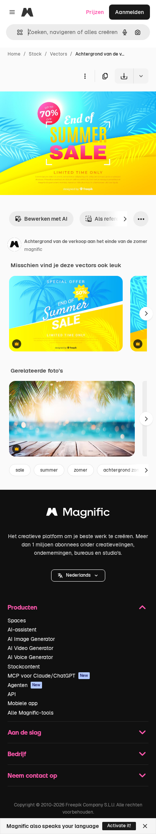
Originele (50, 101)
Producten (22, 607)
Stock (35, 54)
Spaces (17, 620)
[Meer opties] (84, 76)
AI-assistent (22, 629)
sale (20, 470)
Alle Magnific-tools (30, 712)
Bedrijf (17, 754)
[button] (78, 575)
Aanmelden (129, 12)
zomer (80, 470)
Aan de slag (24, 732)
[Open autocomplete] (16, 32)
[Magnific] (78, 514)
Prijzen (95, 12)
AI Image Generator (31, 639)
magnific (33, 249)
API (12, 694)
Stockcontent (24, 666)
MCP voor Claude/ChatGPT (48, 675)
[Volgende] (125, 218)
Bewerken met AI (45, 218)
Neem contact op (32, 775)
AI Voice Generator (30, 657)
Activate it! (119, 826)
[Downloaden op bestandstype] (140, 76)
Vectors (58, 54)
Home (14, 54)
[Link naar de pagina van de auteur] (14, 246)
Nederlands (78, 575)
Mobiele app (22, 703)
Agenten (24, 685)
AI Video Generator (30, 648)
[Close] (145, 826)
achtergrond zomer (124, 470)
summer (49, 470)
